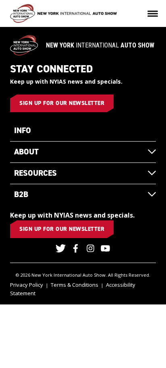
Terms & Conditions (74, 284)
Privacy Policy (26, 284)
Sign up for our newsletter (61, 103)
